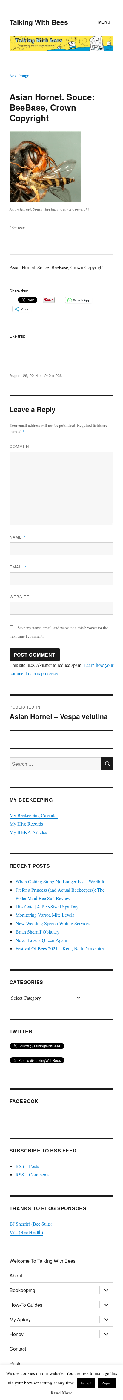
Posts (15, 1363)
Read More (61, 1392)
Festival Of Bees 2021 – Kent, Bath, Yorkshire (60, 948)
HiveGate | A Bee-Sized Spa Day (47, 906)
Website (20, 597)
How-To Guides (26, 1304)
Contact (18, 1348)
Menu (104, 22)
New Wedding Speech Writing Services (53, 923)
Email (18, 567)
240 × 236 (53, 375)
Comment (23, 446)
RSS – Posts (27, 1166)
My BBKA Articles (28, 832)
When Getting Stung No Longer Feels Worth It (60, 881)
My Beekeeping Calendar (34, 815)
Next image (19, 75)
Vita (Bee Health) (26, 1232)
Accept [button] (86, 1383)
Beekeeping (22, 1290)
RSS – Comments (32, 1174)
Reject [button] (107, 1383)
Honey (17, 1334)
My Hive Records (26, 824)
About (16, 1275)
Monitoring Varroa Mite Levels (45, 915)
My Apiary (20, 1319)
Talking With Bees (39, 22)
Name (18, 537)
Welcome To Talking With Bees (43, 1260)
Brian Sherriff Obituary (37, 931)
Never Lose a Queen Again (41, 940)
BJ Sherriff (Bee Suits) (31, 1224)
